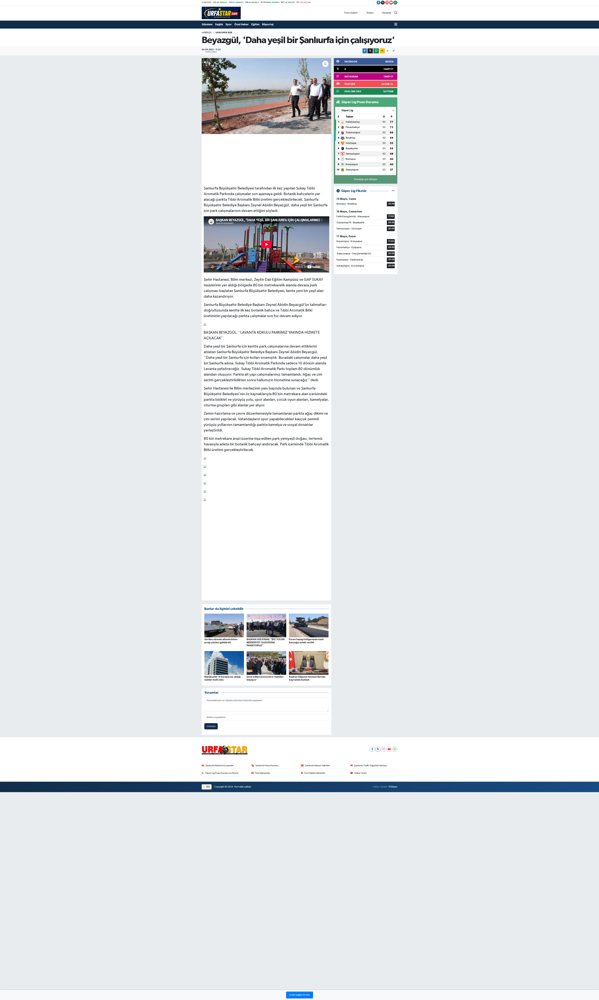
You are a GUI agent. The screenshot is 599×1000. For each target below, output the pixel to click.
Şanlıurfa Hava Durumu (267, 765)
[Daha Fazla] (382, 51)
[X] (377, 749)
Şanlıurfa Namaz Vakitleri (317, 765)
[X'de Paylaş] (370, 51)
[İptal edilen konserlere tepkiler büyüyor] (266, 663)
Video (369, 13)
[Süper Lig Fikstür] (393, 191)
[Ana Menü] (395, 24)
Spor (229, 24)
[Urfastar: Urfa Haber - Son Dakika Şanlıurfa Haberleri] (221, 12)
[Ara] (395, 13)
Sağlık (219, 24)
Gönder (211, 726)
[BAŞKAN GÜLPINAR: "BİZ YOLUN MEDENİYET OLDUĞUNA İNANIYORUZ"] (266, 625)
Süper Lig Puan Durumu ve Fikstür (222, 773)
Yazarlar (386, 13)
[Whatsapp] (394, 749)
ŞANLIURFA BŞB (223, 33)
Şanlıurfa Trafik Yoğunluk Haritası (370, 765)
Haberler (207, 33)
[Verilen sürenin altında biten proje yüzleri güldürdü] (224, 625)
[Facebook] (372, 749)
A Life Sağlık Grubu (299, 995)
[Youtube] (389, 749)
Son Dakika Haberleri (314, 773)
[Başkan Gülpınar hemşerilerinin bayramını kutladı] (309, 663)
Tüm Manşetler (262, 773)
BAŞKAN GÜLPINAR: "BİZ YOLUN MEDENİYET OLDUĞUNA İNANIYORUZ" (266, 642)
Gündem (207, 24)
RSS (208, 787)
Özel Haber (241, 24)
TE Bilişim (392, 787)
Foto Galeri (351, 13)
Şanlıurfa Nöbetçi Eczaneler (220, 765)
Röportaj (267, 24)
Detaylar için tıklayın (365, 179)
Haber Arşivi (360, 773)
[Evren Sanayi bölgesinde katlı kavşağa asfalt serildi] (309, 625)
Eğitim (255, 24)
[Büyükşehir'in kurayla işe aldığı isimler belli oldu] (224, 663)
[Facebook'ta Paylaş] (365, 51)
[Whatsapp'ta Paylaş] (376, 51)
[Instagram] (383, 749)
